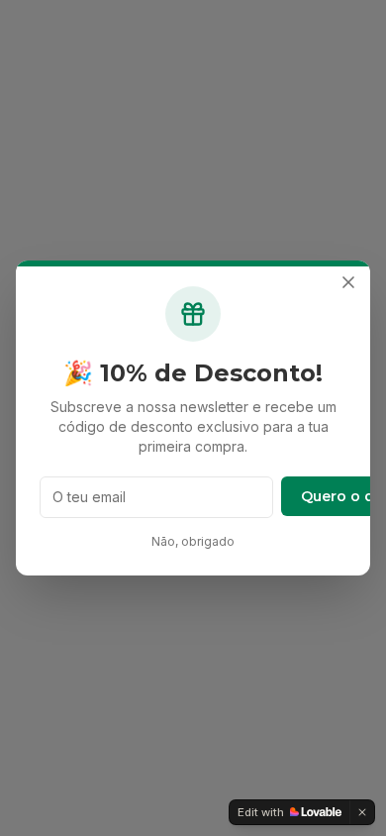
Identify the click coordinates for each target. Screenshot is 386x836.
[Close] (348, 282)
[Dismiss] (362, 812)
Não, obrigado (193, 541)
